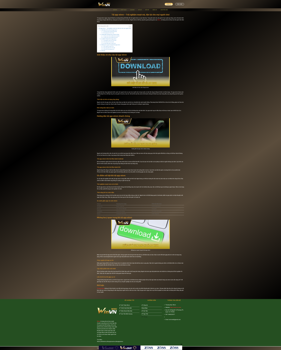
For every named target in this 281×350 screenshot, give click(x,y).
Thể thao (124, 10)
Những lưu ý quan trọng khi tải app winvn (110, 44)
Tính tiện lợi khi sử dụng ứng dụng (110, 31)
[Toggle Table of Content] (129, 26)
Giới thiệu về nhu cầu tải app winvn (109, 30)
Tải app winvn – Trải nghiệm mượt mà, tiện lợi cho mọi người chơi (115, 28)
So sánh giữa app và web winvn (109, 43)
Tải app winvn (100, 288)
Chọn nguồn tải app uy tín (108, 46)
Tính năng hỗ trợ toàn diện (108, 41)
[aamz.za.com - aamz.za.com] (104, 4)
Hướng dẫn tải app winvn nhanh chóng (110, 34)
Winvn (115, 10)
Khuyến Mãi (164, 10)
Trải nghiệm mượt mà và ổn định (109, 40)
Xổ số (140, 10)
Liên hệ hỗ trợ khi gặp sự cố (108, 49)
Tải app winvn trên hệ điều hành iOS (110, 37)
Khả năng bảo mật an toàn (108, 32)
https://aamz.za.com (175, 307)
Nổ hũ (147, 10)
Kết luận (103, 50)
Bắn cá (155, 10)
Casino (132, 10)
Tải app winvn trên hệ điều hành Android (111, 35)
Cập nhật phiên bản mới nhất (109, 47)
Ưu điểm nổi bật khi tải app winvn (108, 38)
